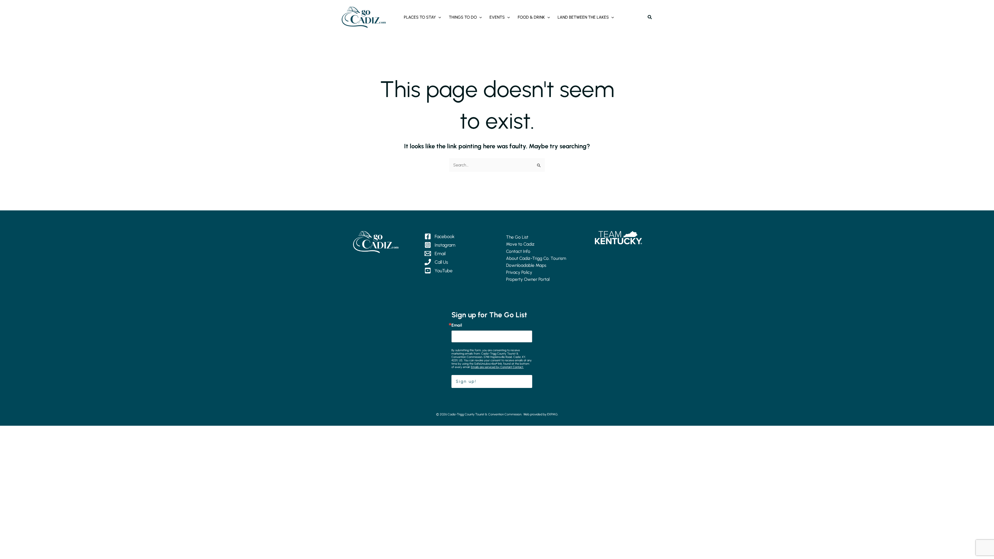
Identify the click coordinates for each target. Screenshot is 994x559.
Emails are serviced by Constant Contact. (497, 367)
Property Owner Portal (528, 279)
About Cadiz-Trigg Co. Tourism (536, 258)
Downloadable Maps (526, 265)
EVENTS (497, 17)
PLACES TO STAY (420, 17)
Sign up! (466, 381)
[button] (438, 17)
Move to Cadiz (520, 244)
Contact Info (518, 251)
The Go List (517, 237)
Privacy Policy (519, 272)
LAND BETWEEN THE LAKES (583, 17)
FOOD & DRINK (531, 17)
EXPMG (552, 414)
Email (456, 325)
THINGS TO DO (463, 17)
